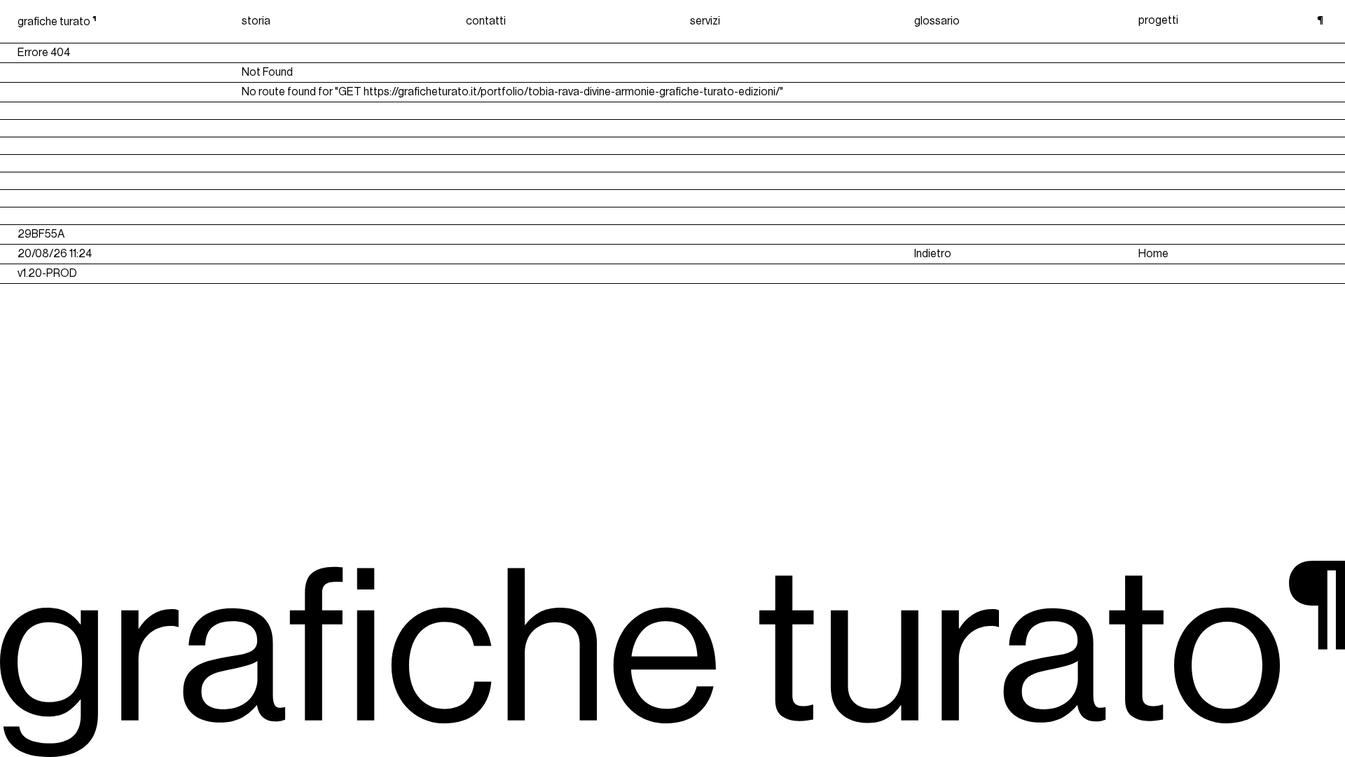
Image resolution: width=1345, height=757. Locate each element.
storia (256, 21)
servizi (705, 21)
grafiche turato (57, 21)
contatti (486, 21)
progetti (1158, 20)
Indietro (932, 253)
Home (1153, 253)
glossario (937, 21)
